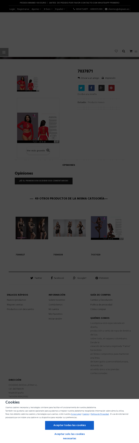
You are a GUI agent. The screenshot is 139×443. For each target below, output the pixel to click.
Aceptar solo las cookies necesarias (69, 436)
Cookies (86, 414)
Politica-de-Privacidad (100, 414)
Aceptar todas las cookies (69, 425)
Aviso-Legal (76, 414)
